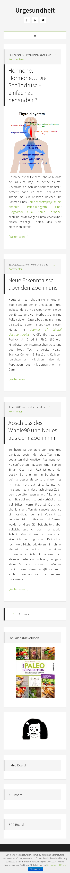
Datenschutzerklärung (56, 865)
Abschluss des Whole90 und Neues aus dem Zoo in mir (32, 430)
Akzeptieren (35, 869)
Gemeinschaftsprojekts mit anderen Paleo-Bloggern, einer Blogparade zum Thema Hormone (35, 207)
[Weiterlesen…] (19, 237)
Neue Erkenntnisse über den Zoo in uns (32, 283)
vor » (26, 614)
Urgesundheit (35, 10)
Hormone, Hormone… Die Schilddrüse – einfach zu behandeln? (27, 85)
